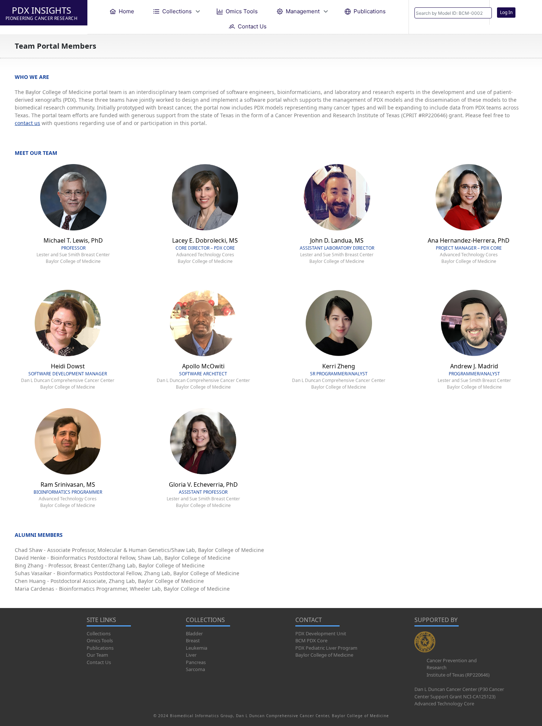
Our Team (97, 655)
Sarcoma (195, 669)
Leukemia (196, 648)
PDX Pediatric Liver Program (326, 648)
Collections (99, 633)
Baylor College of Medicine (324, 655)
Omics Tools (100, 640)
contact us (27, 122)
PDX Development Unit (320, 633)
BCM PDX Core (311, 640)
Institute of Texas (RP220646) (458, 674)
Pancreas (196, 662)
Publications (100, 648)
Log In (506, 12)
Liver (191, 655)
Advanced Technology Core (444, 703)
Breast (193, 640)
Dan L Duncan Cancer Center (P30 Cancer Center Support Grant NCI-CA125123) (459, 693)
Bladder (194, 633)
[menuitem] (122, 11)
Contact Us (99, 662)
